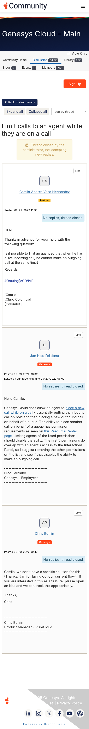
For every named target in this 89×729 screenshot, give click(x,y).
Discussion (45, 60)
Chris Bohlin (44, 533)
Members (52, 67)
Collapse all (38, 111)
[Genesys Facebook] (59, 713)
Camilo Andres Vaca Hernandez (44, 192)
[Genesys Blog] (80, 713)
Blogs (8, 67)
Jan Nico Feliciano (44, 356)
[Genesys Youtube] (70, 713)
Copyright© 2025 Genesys (35, 697)
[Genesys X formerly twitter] (49, 713)
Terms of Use (41, 703)
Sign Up (75, 84)
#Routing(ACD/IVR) (20, 281)
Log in (70, 6)
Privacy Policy (69, 703)
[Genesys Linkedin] (28, 713)
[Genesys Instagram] (39, 713)
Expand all (14, 111)
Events (28, 67)
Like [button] (78, 170)
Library (72, 60)
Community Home (15, 60)
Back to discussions (21, 102)
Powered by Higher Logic (44, 724)
